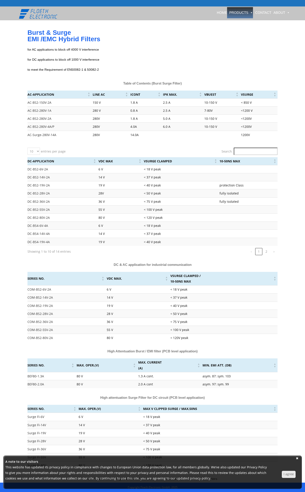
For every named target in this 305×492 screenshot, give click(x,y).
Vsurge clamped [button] (158, 161)
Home (222, 12)
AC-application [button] (40, 94)
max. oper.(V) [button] (88, 365)
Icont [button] (135, 94)
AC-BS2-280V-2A (39, 118)
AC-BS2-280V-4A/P (40, 126)
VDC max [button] (105, 161)
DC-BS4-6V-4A (37, 225)
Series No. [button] (35, 278)
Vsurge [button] (247, 94)
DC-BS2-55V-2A (38, 209)
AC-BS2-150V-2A (39, 102)
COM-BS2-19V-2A (40, 306)
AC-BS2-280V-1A (39, 110)
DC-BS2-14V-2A (38, 177)
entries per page (53, 151)
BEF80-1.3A (35, 376)
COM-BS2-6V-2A (39, 289)
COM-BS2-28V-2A (40, 314)
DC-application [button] (40, 161)
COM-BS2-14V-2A (40, 297)
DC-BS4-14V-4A (38, 234)
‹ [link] (251, 251)
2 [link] (266, 251)
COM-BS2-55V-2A (40, 330)
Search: (227, 151)
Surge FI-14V (36, 425)
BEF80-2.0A (35, 384)
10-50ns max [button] (229, 161)
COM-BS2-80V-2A (40, 338)
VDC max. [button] (114, 278)
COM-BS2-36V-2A (40, 322)
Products (238, 12)
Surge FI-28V (36, 441)
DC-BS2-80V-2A (38, 217)
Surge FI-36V (36, 449)
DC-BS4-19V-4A (38, 242)
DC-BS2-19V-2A (38, 185)
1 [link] (259, 251)
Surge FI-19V (36, 433)
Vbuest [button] (210, 94)
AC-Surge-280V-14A (41, 135)
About (279, 12)
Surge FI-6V (35, 417)
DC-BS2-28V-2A (38, 193)
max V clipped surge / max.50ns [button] (170, 409)
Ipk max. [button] (170, 94)
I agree (289, 474)
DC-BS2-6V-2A (37, 169)
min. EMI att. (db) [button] (217, 365)
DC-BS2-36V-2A (38, 201)
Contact (263, 12)
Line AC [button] (99, 94)
